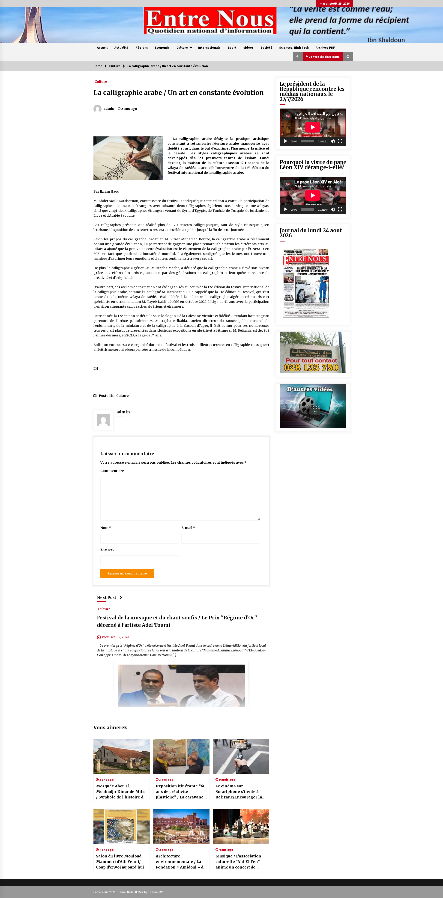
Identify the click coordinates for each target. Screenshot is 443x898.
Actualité (121, 47)
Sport (231, 47)
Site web (107, 549)
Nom (105, 528)
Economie (162, 47)
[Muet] (332, 141)
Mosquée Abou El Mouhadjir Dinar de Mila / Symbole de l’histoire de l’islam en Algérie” (121, 792)
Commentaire (112, 471)
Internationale (209, 47)
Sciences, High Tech (294, 47)
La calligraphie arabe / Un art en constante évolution (178, 92)
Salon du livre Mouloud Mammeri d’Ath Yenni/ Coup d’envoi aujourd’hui (120, 861)
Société (266, 47)
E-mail (188, 528)
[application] (313, 127)
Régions (141, 47)
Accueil (102, 47)
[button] (298, 56)
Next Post (106, 597)
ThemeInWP (156, 892)
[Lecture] (285, 141)
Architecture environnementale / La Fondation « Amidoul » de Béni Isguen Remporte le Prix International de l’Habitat (181, 862)
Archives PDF (325, 47)
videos (248, 47)
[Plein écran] (340, 141)
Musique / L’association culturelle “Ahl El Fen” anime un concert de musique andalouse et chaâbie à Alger (238, 862)
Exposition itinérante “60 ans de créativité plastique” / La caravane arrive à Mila (181, 792)
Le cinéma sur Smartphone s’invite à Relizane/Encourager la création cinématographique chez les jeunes (240, 792)
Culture (182, 47)
